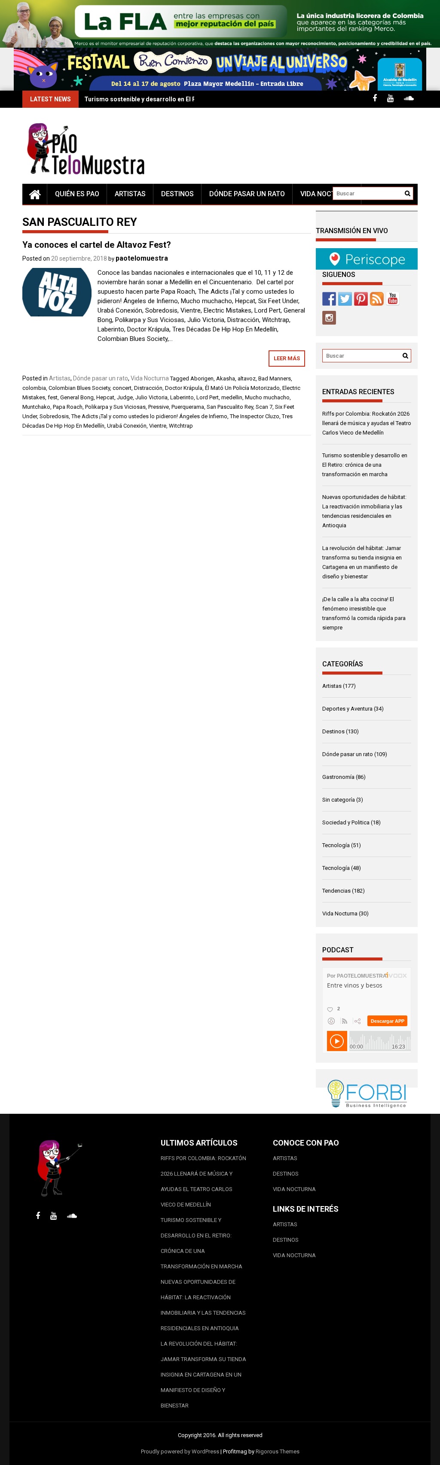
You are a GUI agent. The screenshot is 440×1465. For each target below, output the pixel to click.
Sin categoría (338, 799)
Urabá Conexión (127, 425)
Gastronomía (338, 777)
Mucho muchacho (267, 397)
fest (53, 397)
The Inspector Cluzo (254, 416)
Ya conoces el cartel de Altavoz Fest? (96, 245)
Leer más (287, 358)
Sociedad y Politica (346, 822)
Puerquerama (187, 407)
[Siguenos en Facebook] (329, 299)
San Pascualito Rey (230, 407)
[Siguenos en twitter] (345, 299)
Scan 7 (264, 407)
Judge (125, 397)
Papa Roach (67, 407)
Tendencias (336, 891)
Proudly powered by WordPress (180, 1451)
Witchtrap (181, 425)
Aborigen (202, 378)
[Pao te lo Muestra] (34, 194)
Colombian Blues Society (79, 388)
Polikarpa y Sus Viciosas (115, 407)
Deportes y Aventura (347, 708)
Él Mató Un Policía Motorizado (242, 388)
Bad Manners (274, 378)
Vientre (157, 425)
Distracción (148, 388)
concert (122, 388)
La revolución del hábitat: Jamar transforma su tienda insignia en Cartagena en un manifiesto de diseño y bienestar (203, 1374)
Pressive (158, 407)
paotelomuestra (142, 258)
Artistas (130, 194)
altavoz (247, 378)
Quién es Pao (77, 194)
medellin (231, 397)
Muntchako (36, 407)
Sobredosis (54, 416)
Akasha (225, 378)
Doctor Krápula (183, 388)
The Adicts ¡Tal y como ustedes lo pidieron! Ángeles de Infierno (149, 416)
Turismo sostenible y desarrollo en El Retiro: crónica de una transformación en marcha (364, 464)
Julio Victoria (151, 397)
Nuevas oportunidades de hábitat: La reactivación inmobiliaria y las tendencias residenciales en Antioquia (203, 1305)
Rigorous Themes (277, 1451)
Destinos (177, 194)
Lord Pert (207, 397)
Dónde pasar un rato (247, 194)
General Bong (77, 397)
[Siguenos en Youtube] (393, 299)
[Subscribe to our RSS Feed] (377, 299)
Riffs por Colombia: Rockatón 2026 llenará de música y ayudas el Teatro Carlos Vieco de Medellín (366, 423)
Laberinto (182, 397)
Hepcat (105, 397)
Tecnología (336, 845)
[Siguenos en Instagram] (329, 318)
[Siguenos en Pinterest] (361, 299)
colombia (34, 388)
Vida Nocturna (327, 194)
